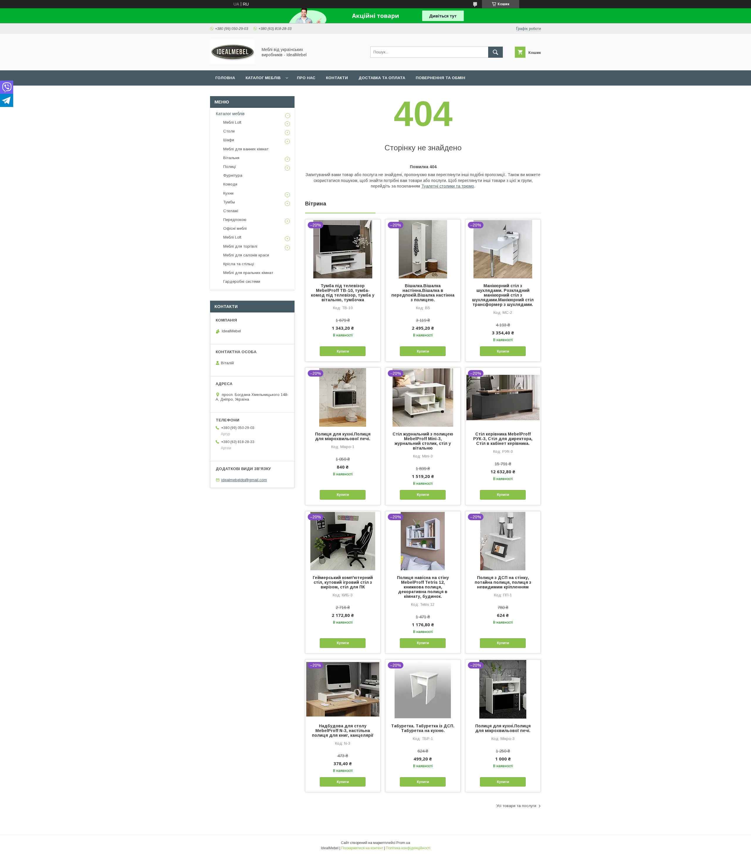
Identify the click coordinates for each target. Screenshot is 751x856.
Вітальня (231, 158)
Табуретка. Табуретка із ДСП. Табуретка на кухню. (422, 728)
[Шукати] (495, 52)
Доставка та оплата (381, 78)
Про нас (306, 78)
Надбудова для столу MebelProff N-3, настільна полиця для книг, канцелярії (342, 731)
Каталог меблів (263, 78)
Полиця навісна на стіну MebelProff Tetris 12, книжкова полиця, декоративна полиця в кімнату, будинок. (423, 587)
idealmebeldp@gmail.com (244, 480)
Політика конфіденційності (408, 848)
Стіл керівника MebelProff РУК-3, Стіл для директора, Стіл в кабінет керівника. (502, 439)
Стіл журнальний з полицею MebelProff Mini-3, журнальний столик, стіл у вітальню (423, 441)
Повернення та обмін (440, 78)
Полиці (229, 166)
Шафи (228, 140)
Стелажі (230, 211)
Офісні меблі (235, 228)
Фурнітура (232, 175)
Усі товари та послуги (516, 806)
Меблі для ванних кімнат (245, 149)
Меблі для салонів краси (246, 255)
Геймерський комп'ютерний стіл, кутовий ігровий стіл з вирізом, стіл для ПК (343, 582)
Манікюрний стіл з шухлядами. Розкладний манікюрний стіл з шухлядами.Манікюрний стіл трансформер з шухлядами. (503, 295)
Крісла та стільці (238, 264)
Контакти (337, 78)
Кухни (228, 193)
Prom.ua (403, 843)
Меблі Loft (232, 122)
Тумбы (229, 202)
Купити (343, 351)
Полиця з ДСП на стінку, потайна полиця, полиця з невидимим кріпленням (503, 582)
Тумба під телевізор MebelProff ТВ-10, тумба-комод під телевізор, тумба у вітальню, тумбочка (342, 292)
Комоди (230, 184)
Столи (229, 131)
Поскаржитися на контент (362, 848)
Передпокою (234, 219)
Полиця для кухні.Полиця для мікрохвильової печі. (343, 436)
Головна (225, 78)
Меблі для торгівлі (240, 246)
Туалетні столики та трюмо (447, 186)
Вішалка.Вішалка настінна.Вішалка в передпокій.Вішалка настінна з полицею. (422, 292)
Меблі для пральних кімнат (248, 272)
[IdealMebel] (232, 62)
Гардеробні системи (241, 281)
